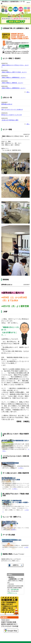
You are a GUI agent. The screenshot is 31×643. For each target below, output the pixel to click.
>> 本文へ (21, 468)
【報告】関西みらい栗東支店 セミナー (12, 82)
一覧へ (28, 92)
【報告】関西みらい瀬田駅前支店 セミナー (13, 77)
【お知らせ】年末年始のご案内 (9, 120)
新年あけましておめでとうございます (11, 114)
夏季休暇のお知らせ (6, 104)
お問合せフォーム (12, 593)
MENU (28, 2)
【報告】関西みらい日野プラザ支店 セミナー (14, 72)
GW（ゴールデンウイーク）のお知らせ (12, 109)
